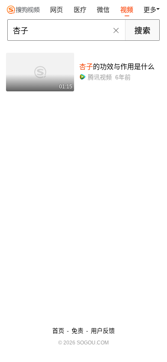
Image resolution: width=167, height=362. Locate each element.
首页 (58, 330)
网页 (56, 9)
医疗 (80, 9)
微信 (103, 9)
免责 (78, 330)
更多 (149, 9)
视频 (126, 9)
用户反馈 (103, 330)
